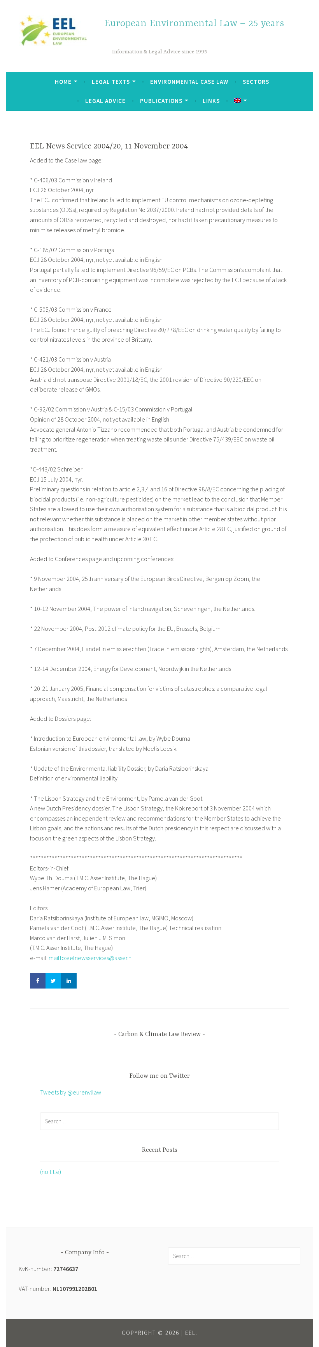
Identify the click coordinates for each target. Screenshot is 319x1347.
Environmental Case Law (189, 81)
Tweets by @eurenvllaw (70, 1092)
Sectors (256, 81)
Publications (161, 100)
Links (211, 100)
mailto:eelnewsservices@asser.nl (91, 958)
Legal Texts (111, 81)
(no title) (50, 1172)
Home (63, 81)
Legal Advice (105, 100)
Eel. (191, 1332)
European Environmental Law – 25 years (194, 23)
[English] (240, 101)
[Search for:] (159, 1121)
